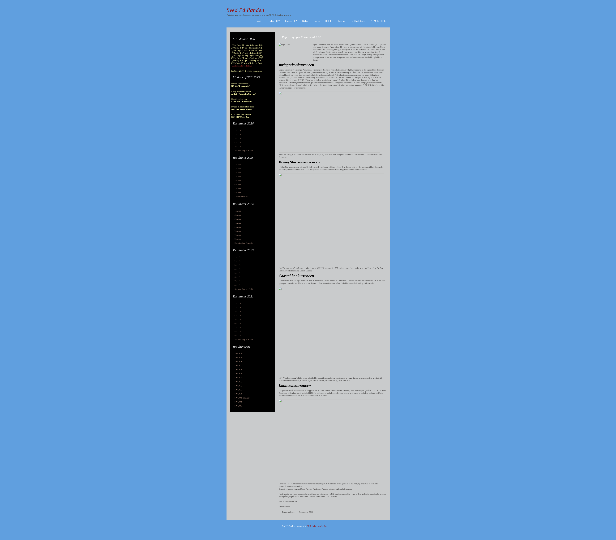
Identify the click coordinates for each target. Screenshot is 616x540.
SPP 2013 (238, 382)
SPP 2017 (238, 366)
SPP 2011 (238, 390)
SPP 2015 (238, 374)
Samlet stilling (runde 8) (244, 289)
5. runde (238, 146)
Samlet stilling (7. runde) (244, 243)
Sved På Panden (245, 10)
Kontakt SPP (291, 21)
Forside (258, 21)
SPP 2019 (238, 358)
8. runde (238, 193)
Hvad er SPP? (273, 21)
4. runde (238, 142)
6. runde (238, 185)
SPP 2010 (238, 394)
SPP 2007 (238, 406)
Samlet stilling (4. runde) (244, 150)
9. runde (238, 335)
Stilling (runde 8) (241, 197)
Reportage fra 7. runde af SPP (301, 37)
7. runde (238, 189)
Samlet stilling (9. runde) (244, 339)
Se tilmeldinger (358, 21)
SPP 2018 (238, 362)
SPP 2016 (238, 370)
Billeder (329, 21)
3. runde (238, 138)
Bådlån (305, 21)
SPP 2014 (238, 378)
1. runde (238, 130)
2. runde (238, 134)
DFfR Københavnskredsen (317, 526)
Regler (317, 21)
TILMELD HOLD (378, 21)
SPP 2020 (238, 354)
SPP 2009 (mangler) (242, 398)
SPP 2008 (238, 402)
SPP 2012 (238, 386)
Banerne (341, 21)
